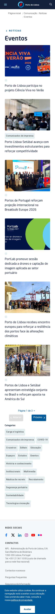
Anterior (17, 417)
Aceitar (27, 609)
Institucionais (13, 471)
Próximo (37, 417)
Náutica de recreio (15, 479)
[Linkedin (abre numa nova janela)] (19, 535)
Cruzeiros (11, 447)
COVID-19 (42, 439)
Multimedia (29, 471)
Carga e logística (15, 432)
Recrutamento (36, 479)
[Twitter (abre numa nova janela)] (13, 535)
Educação (36, 447)
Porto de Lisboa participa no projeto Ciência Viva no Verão (24, 88)
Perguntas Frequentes (16, 577)
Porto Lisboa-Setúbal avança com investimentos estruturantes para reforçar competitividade (27, 147)
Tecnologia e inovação (17, 503)
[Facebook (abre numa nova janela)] (6, 535)
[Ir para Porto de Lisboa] (28, 5)
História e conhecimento (19, 463)
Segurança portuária (16, 487)
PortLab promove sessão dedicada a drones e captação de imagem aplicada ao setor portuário (26, 266)
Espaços (10, 455)
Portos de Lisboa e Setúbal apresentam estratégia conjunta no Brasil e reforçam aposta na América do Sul (26, 392)
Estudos (22, 455)
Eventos (28, 17)
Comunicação (30, 13)
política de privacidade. (22, 600)
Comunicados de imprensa (19, 136)
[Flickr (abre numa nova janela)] (40, 535)
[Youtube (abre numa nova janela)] (33, 535)
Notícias (43, 13)
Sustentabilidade (15, 495)
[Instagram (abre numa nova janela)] (26, 535)
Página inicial (14, 13)
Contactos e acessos (15, 570)
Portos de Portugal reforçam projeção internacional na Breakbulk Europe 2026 (24, 205)
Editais (23, 447)
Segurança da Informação (17, 584)
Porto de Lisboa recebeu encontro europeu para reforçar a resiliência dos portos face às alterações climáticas (27, 329)
